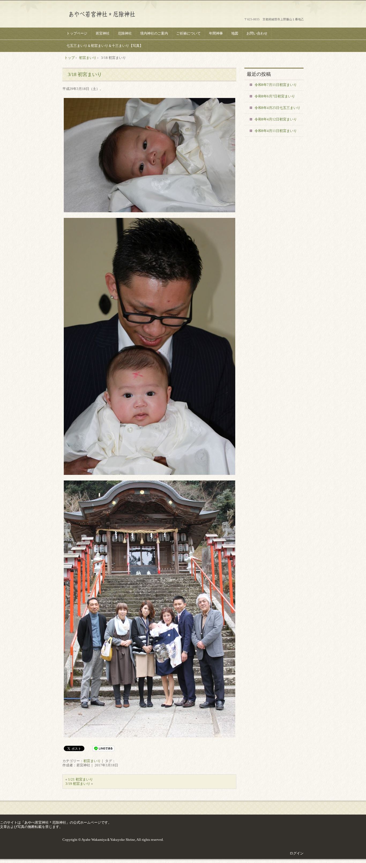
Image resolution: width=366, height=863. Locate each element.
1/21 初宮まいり (80, 779)
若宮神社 (103, 33)
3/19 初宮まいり (77, 784)
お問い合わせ (257, 33)
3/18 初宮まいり (85, 74)
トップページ (76, 33)
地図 (234, 33)
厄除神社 (125, 33)
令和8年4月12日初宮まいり (276, 119)
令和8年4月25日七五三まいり (277, 108)
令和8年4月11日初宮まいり (276, 131)
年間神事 (216, 33)
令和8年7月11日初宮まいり (276, 85)
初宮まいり (92, 761)
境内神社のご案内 (154, 33)
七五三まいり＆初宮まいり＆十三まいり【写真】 (104, 46)
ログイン (297, 853)
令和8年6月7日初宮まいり (275, 96)
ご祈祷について (188, 33)
